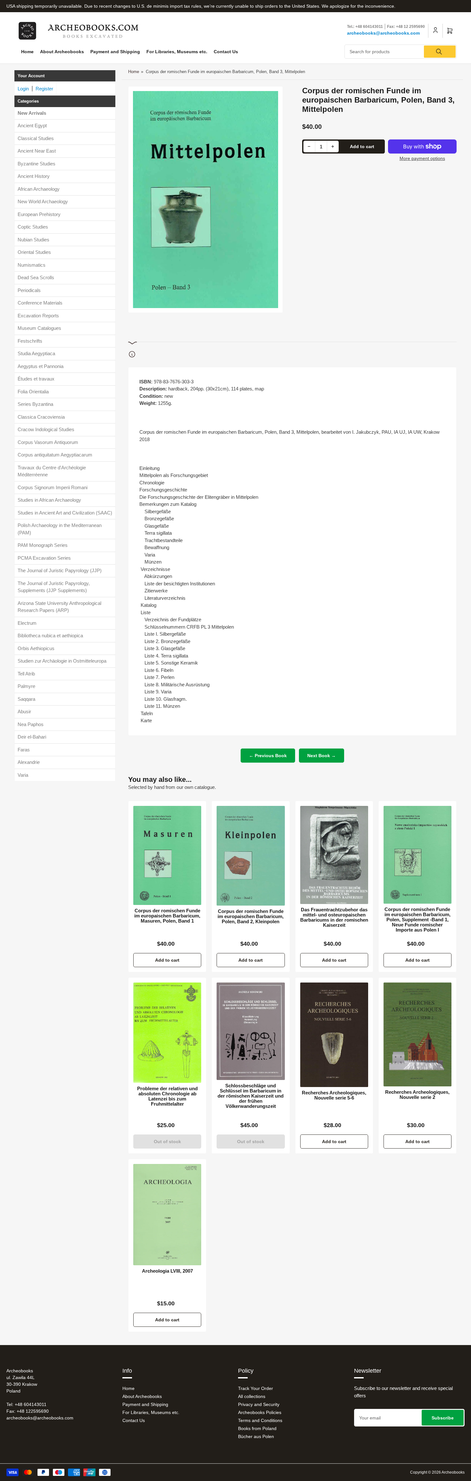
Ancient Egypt (32, 126)
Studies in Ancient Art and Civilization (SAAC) (65, 512)
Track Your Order (255, 1388)
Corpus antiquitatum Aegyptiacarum (55, 455)
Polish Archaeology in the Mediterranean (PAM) (60, 529)
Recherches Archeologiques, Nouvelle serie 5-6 (334, 1095)
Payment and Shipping (115, 51)
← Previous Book (268, 755)
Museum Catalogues (39, 328)
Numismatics (31, 265)
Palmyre (26, 686)
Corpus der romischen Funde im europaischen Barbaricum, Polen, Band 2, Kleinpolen (251, 916)
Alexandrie (29, 762)
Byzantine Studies (36, 163)
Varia (23, 775)
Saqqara (26, 699)
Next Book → (321, 755)
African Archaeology (39, 189)
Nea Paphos (31, 724)
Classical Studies (36, 138)
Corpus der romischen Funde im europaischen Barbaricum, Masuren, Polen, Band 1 (167, 916)
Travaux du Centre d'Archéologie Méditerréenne (52, 471)
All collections (251, 1396)
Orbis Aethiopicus (36, 648)
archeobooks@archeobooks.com (383, 33)
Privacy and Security (258, 1404)
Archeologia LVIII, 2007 (167, 1271)
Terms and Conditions (260, 1420)
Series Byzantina (35, 404)
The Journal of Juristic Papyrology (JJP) (60, 570)
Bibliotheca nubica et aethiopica (50, 636)
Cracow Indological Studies (46, 429)
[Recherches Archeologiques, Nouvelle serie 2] (417, 1034)
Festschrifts (30, 341)
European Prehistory (39, 214)
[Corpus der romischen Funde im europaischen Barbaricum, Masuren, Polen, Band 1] (167, 855)
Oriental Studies (34, 252)
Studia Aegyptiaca (36, 353)
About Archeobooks (62, 51)
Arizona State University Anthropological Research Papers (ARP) (59, 606)
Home (27, 51)
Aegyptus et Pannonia (40, 366)
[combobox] (400, 52)
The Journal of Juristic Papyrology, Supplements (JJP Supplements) (54, 587)
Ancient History (34, 176)
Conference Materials (40, 303)
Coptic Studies (33, 227)
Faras (24, 749)
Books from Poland (257, 1428)
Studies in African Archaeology (49, 500)
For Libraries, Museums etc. (176, 51)
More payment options (422, 158)
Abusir (24, 712)
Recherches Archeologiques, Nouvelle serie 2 (417, 1095)
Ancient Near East (37, 151)
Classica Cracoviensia (41, 417)
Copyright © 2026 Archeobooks (437, 1472)
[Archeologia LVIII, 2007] (167, 1215)
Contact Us (226, 51)
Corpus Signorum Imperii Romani (52, 487)
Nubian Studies (33, 239)
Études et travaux (36, 379)
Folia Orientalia (33, 391)
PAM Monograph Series (43, 545)
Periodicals (29, 290)
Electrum (27, 623)
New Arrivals (32, 113)
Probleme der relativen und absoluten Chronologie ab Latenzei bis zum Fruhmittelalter (167, 1096)
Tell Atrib (26, 673)
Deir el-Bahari (32, 737)
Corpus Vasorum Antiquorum (48, 442)
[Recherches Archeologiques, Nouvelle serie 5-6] (334, 1035)
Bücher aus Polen (256, 1436)
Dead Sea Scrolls (36, 277)
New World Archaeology (43, 202)
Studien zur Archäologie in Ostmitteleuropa (62, 661)
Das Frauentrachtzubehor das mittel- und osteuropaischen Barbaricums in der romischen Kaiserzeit (334, 917)
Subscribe (443, 1417)
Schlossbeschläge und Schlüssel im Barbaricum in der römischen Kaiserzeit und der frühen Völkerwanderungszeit (251, 1096)
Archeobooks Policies (259, 1412)
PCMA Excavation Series (44, 558)
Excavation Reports (38, 315)
